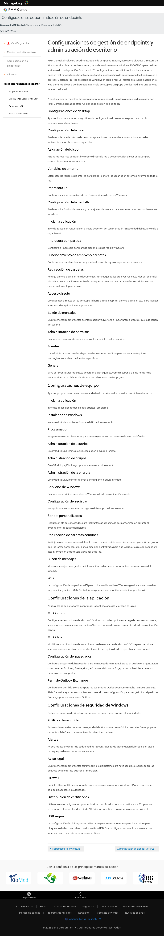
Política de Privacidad (135, 906)
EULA (43, 906)
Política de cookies (29, 913)
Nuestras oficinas (135, 913)
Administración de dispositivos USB (136, 849)
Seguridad (88, 906)
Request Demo (29, 897)
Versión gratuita (19, 43)
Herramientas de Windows (66, 849)
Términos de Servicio (64, 906)
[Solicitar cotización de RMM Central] (80, 893)
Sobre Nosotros (24, 906)
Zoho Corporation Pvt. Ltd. (67, 927)
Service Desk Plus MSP (18, 113)
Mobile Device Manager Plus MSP (23, 99)
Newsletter (84, 913)
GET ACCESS (7, 31)
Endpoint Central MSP (18, 91)
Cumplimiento (109, 906)
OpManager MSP (16, 106)
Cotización (80, 897)
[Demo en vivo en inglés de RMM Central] (29, 893)
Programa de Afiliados (59, 913)
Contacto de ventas (108, 913)
